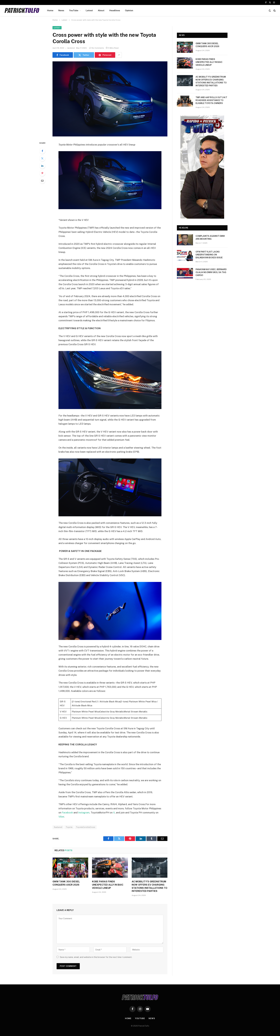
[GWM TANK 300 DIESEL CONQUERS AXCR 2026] (70, 868)
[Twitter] (42, 158)
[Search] (274, 10)
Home (50, 10)
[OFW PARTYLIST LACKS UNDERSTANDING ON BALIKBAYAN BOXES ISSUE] (185, 255)
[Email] (42, 181)
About (101, 10)
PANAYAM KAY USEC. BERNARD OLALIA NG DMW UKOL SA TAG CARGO (211, 272)
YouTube (73, 10)
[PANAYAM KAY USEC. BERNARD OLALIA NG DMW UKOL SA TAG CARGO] (185, 273)
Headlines (114, 10)
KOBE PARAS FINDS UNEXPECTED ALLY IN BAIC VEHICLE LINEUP (107, 884)
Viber (61, 816)
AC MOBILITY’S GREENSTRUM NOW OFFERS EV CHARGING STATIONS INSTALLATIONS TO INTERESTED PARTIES (149, 886)
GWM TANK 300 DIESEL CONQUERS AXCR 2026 (66, 883)
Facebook (67, 812)
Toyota (69, 827)
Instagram (84, 812)
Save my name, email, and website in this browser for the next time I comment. (96, 957)
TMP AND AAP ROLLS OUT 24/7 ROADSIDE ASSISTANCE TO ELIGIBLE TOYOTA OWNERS (211, 100)
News (61, 10)
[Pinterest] (42, 173)
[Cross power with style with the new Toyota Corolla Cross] (109, 98)
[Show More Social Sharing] (119, 55)
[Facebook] (42, 151)
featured (58, 827)
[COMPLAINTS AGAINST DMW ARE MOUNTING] (185, 239)
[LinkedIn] (42, 166)
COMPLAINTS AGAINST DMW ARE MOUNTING (210, 237)
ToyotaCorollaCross (85, 827)
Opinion (129, 10)
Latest (89, 10)
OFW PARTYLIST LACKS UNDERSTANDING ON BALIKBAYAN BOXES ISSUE (209, 255)
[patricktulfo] (22, 10)
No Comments (98, 48)
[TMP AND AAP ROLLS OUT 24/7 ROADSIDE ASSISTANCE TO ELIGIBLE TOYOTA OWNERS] (185, 101)
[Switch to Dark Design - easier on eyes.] (270, 10)
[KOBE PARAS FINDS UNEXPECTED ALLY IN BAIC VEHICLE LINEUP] (110, 868)
